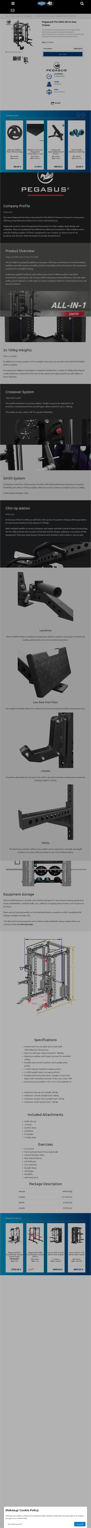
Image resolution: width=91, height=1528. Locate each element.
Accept (79, 1524)
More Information (14, 1524)
